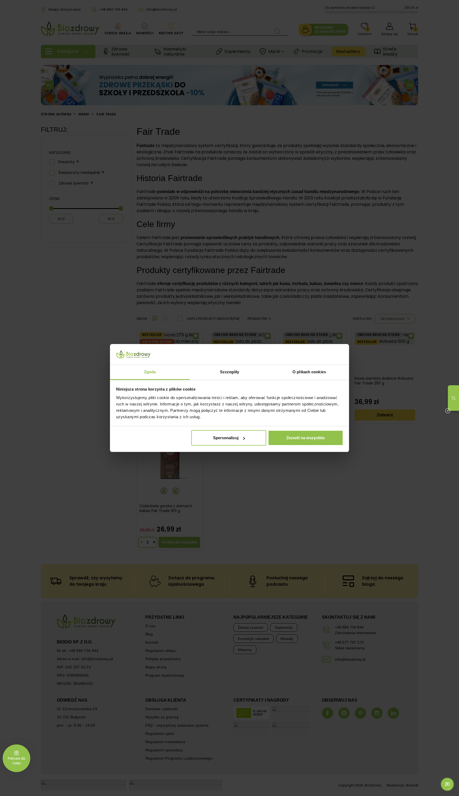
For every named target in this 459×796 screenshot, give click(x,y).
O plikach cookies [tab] (309, 372)
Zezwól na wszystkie (305, 437)
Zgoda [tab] (150, 372)
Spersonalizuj (226, 437)
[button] (453, 398)
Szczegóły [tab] (229, 372)
